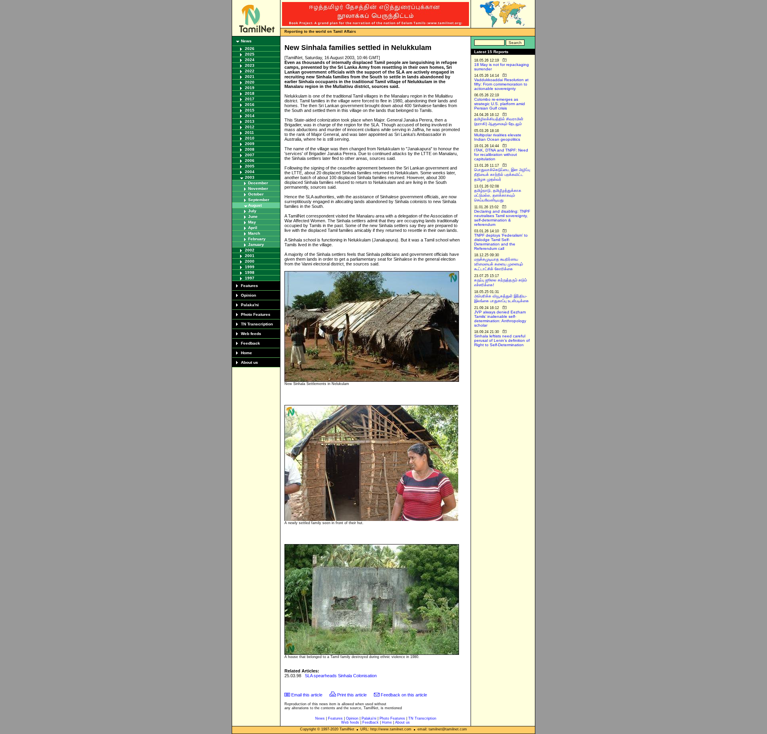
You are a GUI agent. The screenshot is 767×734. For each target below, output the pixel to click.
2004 (249, 172)
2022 (249, 71)
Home (246, 353)
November (258, 188)
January (256, 244)
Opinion (248, 295)
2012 (249, 127)
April (252, 227)
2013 (249, 121)
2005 (249, 166)
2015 (249, 110)
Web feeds (251, 333)
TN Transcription (257, 324)
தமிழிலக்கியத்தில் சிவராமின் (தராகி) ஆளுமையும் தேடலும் (498, 121)
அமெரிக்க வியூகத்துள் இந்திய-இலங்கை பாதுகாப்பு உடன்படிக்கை (501, 298)
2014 (249, 116)
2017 (249, 99)
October (256, 194)
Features (249, 285)
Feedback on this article (404, 694)
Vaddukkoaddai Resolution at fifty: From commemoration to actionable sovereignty (501, 84)
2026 (249, 48)
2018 (249, 93)
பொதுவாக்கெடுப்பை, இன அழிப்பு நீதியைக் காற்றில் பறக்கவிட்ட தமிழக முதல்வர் (502, 175)
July (252, 211)
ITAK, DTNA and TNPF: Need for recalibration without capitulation (501, 154)
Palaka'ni (250, 305)
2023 (249, 65)
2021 (249, 76)
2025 (249, 54)
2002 (249, 250)
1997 (249, 278)
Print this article (352, 694)
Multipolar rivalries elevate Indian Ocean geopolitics (497, 137)
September (258, 199)
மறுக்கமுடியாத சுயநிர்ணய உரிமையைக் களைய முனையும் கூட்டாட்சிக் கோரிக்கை (498, 264)
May (252, 222)
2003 (249, 177)
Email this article (306, 694)
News (246, 41)
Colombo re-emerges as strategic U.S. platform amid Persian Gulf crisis (499, 103)
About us (249, 362)
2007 (249, 155)
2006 (249, 160)
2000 (249, 261)
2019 (249, 88)
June (253, 216)
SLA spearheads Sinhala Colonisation (341, 675)
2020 (249, 82)
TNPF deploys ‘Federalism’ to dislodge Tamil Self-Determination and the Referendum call (501, 242)
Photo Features (255, 314)
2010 (249, 138)
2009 (249, 144)
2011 (249, 132)
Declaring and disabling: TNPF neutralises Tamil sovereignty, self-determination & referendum (502, 218)
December (258, 183)
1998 (249, 272)
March (254, 233)
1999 (249, 267)
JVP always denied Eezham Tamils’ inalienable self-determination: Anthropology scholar (500, 318)
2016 (249, 104)
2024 (249, 60)
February (257, 239)
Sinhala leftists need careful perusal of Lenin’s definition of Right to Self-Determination (502, 340)
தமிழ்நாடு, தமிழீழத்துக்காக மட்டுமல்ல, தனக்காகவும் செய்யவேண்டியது (497, 195)
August (255, 205)
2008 (249, 149)
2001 (249, 255)
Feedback (250, 343)
